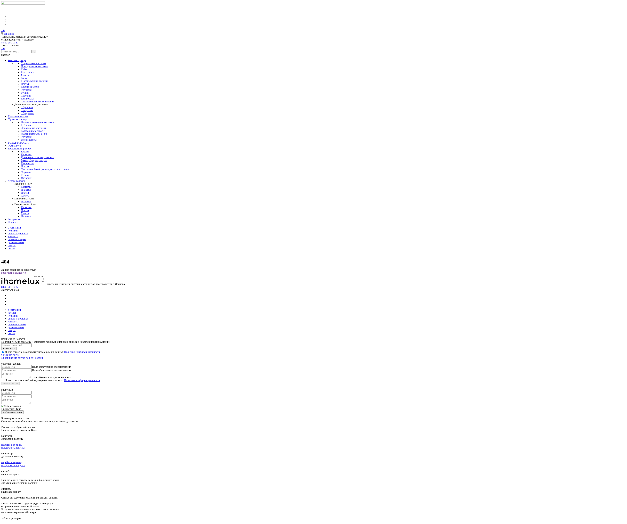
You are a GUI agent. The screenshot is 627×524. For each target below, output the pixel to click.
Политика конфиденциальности (82, 352)
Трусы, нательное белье (34, 133)
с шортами (27, 110)
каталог (12, 312)
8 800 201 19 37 (9, 42)
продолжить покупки (13, 447)
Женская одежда (17, 60)
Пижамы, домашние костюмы (37, 122)
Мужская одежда (17, 119)
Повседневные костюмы (34, 66)
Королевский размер (19, 148)
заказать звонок (10, 383)
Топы (24, 78)
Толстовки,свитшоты (33, 131)
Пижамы (26, 189)
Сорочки (26, 95)
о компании (14, 227)
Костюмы (26, 154)
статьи (11, 248)
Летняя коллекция (18, 116)
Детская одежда (16, 181)
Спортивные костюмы (33, 63)
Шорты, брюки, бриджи (34, 81)
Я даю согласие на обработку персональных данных (34, 352)
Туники (25, 92)
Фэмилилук (14, 145)
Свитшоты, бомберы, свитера (37, 101)
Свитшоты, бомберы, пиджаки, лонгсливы (45, 169)
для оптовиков (16, 242)
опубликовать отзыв (12, 412)
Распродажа (14, 219)
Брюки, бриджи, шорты (34, 160)
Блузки (25, 151)
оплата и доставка (18, 233)
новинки (13, 230)
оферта (12, 245)
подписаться (9, 348)
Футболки (26, 89)
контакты (13, 236)
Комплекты (27, 98)
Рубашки (26, 125)
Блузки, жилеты (30, 86)
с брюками (27, 107)
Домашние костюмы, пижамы (37, 157)
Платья (25, 83)
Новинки (13, 222)
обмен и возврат (17, 239)
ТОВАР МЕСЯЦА (18, 142)
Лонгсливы (27, 72)
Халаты (25, 75)
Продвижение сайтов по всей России (22, 357)
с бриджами (27, 113)
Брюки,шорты (29, 139)
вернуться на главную (14, 272)
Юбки (24, 69)
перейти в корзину (11, 444)
